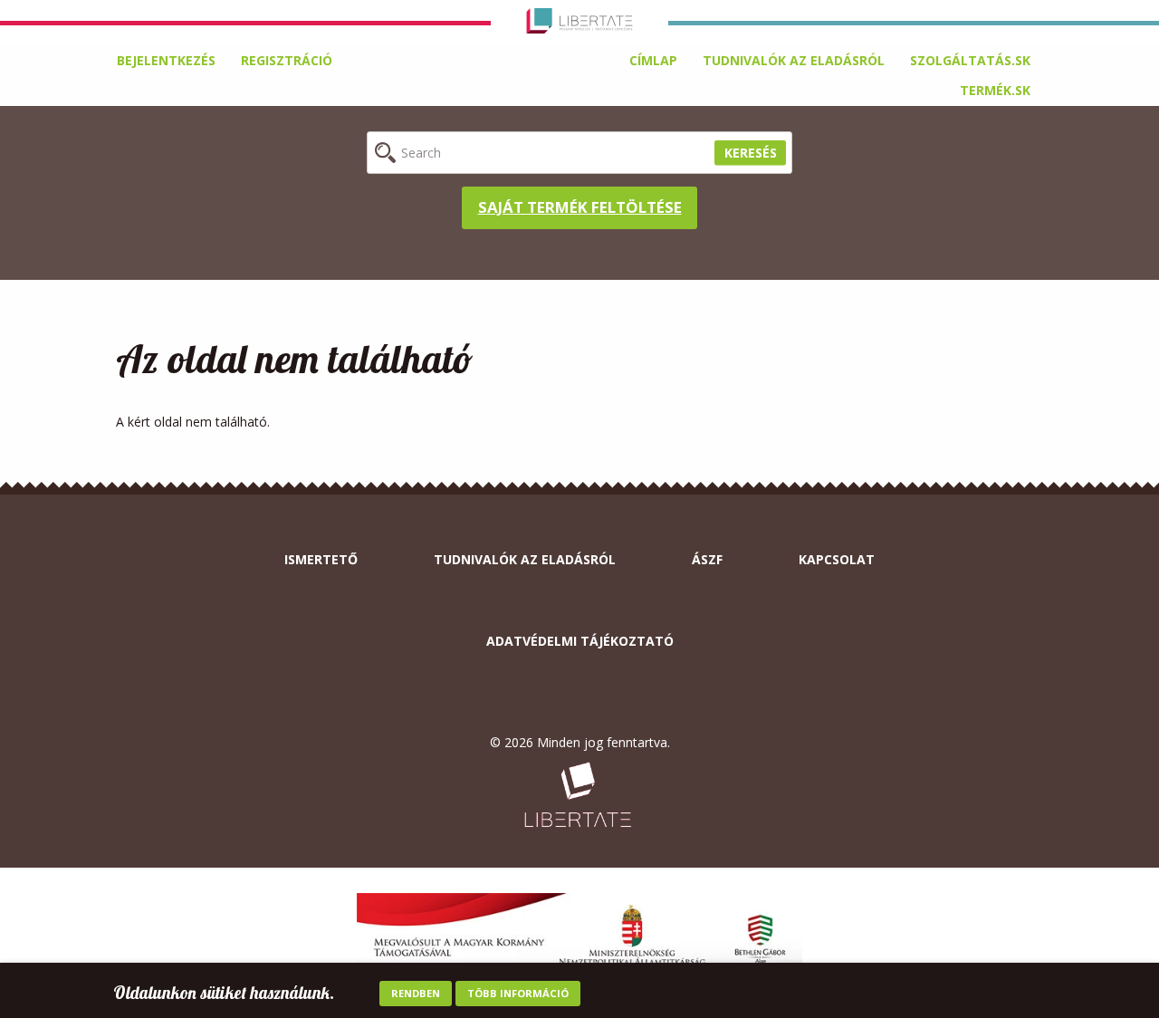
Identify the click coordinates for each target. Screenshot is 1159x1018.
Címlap (653, 60)
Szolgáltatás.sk (970, 60)
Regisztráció (286, 60)
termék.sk (995, 90)
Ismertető (321, 559)
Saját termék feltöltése (580, 207)
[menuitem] (653, 60)
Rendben (415, 993)
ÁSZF (707, 559)
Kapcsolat (837, 559)
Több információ (518, 993)
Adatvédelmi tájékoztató (580, 640)
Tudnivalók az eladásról (794, 60)
